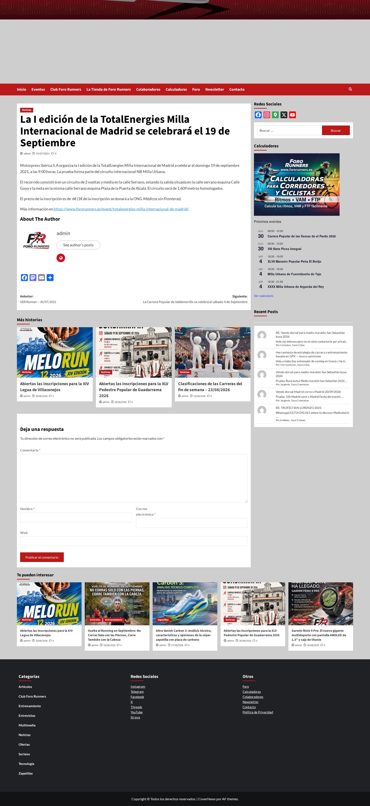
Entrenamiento (113, 620)
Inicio (21, 89)
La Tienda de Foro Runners (109, 89)
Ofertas (24, 744)
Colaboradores (148, 89)
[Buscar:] (289, 130)
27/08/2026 (177, 645)
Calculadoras (176, 89)
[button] (350, 89)
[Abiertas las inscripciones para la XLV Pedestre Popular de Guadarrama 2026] (134, 352)
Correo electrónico (145, 511)
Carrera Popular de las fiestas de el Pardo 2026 (302, 236)
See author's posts (78, 245)
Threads (136, 707)
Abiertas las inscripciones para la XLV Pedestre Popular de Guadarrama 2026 (133, 390)
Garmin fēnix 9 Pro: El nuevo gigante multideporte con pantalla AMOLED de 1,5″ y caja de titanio (319, 635)
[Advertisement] (185, 51)
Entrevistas (27, 715)
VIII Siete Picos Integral (284, 249)
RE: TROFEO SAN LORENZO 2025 (298, 408)
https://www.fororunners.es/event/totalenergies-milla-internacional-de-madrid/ (121, 209)
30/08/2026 (42, 396)
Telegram (137, 692)
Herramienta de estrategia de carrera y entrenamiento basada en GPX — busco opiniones (311, 354)
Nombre (27, 509)
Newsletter (214, 89)
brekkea (284, 420)
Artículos (95, 620)
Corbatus (285, 345)
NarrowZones (288, 364)
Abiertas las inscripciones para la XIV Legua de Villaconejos (54, 387)
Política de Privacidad (258, 712)
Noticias (26, 110)
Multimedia (27, 725)
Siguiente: (195, 299)
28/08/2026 (109, 645)
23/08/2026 (200, 396)
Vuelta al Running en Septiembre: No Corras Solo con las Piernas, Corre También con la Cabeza (114, 635)
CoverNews (207, 799)
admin (27, 153)
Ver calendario (263, 296)
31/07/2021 (43, 153)
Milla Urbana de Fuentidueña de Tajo (294, 274)
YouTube (137, 712)
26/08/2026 (121, 402)
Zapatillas (163, 620)
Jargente (285, 384)
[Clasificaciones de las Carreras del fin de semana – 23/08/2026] (213, 352)
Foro (196, 89)
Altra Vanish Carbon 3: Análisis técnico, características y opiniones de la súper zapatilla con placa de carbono (184, 635)
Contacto (237, 89)
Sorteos (24, 754)
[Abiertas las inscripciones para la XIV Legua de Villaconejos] (55, 352)
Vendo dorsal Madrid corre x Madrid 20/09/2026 (308, 391)
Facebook (137, 697)
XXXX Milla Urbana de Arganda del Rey (296, 286)
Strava (135, 717)
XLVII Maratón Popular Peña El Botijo (294, 261)
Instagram (138, 686)
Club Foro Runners (65, 89)
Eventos (38, 89)
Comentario (30, 450)
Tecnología (300, 620)
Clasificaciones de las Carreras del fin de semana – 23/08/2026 (210, 387)
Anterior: (38, 299)
